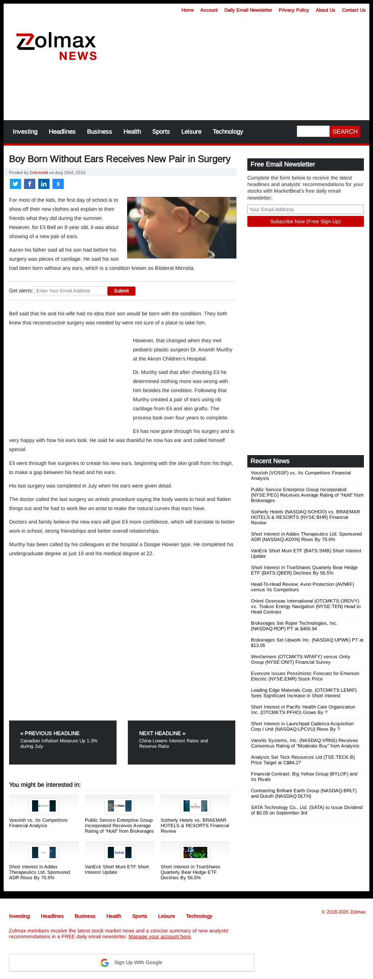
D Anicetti (39, 172)
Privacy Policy (294, 10)
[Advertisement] (186, 95)
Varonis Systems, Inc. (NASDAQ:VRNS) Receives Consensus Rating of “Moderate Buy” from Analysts (305, 743)
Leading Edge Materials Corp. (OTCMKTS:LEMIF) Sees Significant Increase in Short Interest (304, 692)
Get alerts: (21, 290)
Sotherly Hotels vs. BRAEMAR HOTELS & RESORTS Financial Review (195, 825)
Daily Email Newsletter (248, 10)
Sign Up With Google (137, 962)
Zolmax (358, 912)
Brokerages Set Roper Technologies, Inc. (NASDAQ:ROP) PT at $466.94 (294, 625)
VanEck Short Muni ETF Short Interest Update (117, 869)
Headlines (62, 131)
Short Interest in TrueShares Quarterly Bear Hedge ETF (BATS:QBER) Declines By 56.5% (304, 570)
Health (132, 131)
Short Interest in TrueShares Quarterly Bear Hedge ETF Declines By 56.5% (190, 872)
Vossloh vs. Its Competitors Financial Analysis (38, 822)
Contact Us (354, 10)
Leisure (191, 131)
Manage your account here (160, 936)
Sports (161, 131)
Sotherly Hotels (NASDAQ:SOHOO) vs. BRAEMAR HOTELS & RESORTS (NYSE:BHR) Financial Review (305, 517)
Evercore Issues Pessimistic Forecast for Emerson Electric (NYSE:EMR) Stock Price (305, 676)
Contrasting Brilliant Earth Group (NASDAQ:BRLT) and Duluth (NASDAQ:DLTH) (304, 793)
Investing (25, 131)
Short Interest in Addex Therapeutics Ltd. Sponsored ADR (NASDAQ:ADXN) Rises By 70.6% (306, 536)
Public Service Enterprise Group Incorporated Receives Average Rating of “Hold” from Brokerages (119, 825)
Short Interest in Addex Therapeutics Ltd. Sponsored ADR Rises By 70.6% (39, 872)
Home (187, 10)
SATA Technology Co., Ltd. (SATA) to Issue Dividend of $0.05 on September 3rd (306, 810)
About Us (325, 10)
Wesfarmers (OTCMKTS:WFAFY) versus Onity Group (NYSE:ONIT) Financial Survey (300, 659)
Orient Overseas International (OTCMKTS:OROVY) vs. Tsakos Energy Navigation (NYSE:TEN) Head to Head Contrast (306, 606)
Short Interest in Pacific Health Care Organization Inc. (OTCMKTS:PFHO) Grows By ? (303, 709)
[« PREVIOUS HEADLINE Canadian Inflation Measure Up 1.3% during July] (67, 723)
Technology (228, 131)
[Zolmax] (56, 46)
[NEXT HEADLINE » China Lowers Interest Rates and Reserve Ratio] (181, 723)
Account (209, 10)
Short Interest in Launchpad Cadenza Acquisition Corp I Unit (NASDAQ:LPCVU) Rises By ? (302, 726)
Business (99, 131)
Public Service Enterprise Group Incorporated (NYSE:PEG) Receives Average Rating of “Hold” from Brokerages (307, 495)
